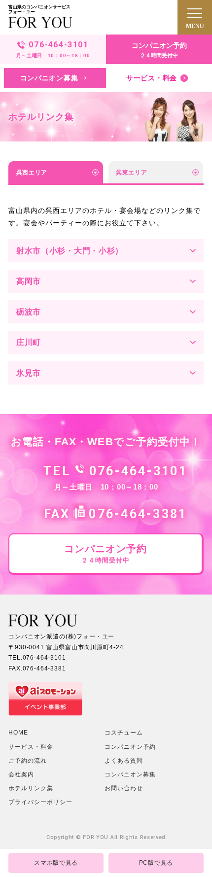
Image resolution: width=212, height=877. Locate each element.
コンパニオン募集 (130, 774)
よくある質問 (124, 760)
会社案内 (21, 774)
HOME (18, 732)
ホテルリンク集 (30, 788)
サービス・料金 (30, 746)
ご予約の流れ (27, 760)
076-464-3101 (138, 471)
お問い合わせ (124, 788)
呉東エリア (131, 172)
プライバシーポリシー (40, 802)
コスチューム (124, 732)
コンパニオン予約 (130, 746)
